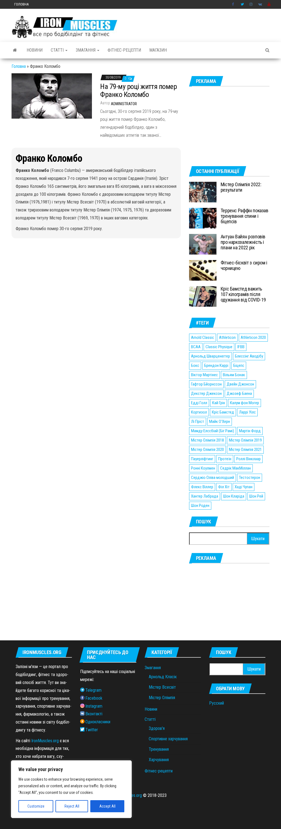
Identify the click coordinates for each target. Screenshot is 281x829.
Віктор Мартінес (204, 374)
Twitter (242, 4)
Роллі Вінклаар (248, 458)
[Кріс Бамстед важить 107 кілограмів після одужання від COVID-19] (203, 296)
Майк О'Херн (219, 421)
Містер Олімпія (162, 697)
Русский (216, 703)
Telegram (93, 690)
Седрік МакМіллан (235, 468)
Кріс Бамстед (223, 412)
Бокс (195, 365)
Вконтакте (260, 4)
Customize (35, 806)
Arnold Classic (202, 337)
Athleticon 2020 (253, 337)
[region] (71, 789)
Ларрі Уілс (247, 412)
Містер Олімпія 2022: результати (241, 187)
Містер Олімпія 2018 (207, 440)
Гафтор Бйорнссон (206, 384)
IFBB (241, 346)
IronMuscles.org (45, 740)
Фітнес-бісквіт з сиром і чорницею (244, 265)
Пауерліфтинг (202, 458)
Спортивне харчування (168, 738)
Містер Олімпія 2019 (245, 440)
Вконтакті (93, 713)
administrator (124, 104)
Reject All (71, 806)
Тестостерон (249, 477)
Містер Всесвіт (162, 687)
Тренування (159, 749)
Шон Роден (200, 505)
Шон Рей (256, 496)
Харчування (159, 759)
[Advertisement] (229, 126)
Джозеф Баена (239, 393)
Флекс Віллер (202, 486)
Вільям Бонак (234, 374)
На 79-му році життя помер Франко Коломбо (138, 90)
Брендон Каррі (216, 365)
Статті (58, 50)
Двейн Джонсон (240, 384)
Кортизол (199, 412)
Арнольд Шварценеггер (210, 356)
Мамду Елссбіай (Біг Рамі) (212, 430)
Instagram (251, 4)
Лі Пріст (197, 421)
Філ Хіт (224, 486)
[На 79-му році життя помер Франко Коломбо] (52, 95)
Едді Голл (199, 402)
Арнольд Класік (163, 676)
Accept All (107, 806)
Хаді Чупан (243, 486)
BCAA (196, 346)
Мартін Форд (250, 430)
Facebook (233, 4)
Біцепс (238, 365)
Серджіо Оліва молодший (212, 477)
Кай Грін (218, 402)
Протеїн (224, 458)
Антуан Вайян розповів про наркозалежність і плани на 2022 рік (243, 242)
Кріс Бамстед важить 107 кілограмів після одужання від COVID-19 (243, 294)
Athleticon (227, 337)
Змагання (86, 50)
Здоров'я (157, 728)
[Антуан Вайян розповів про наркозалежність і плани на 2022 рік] (203, 244)
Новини (35, 50)
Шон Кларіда (233, 496)
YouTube (269, 4)
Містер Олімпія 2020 (207, 449)
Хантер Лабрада (204, 496)
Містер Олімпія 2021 (245, 449)
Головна (21, 4)
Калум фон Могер (244, 402)
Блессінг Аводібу (249, 356)
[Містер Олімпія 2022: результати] (203, 191)
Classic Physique (219, 346)
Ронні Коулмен (203, 468)
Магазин (158, 50)
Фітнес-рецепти (124, 50)
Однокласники (97, 721)
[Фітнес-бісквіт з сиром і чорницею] (203, 270)
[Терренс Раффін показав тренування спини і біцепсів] (203, 217)
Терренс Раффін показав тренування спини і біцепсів (244, 216)
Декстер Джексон (206, 393)
